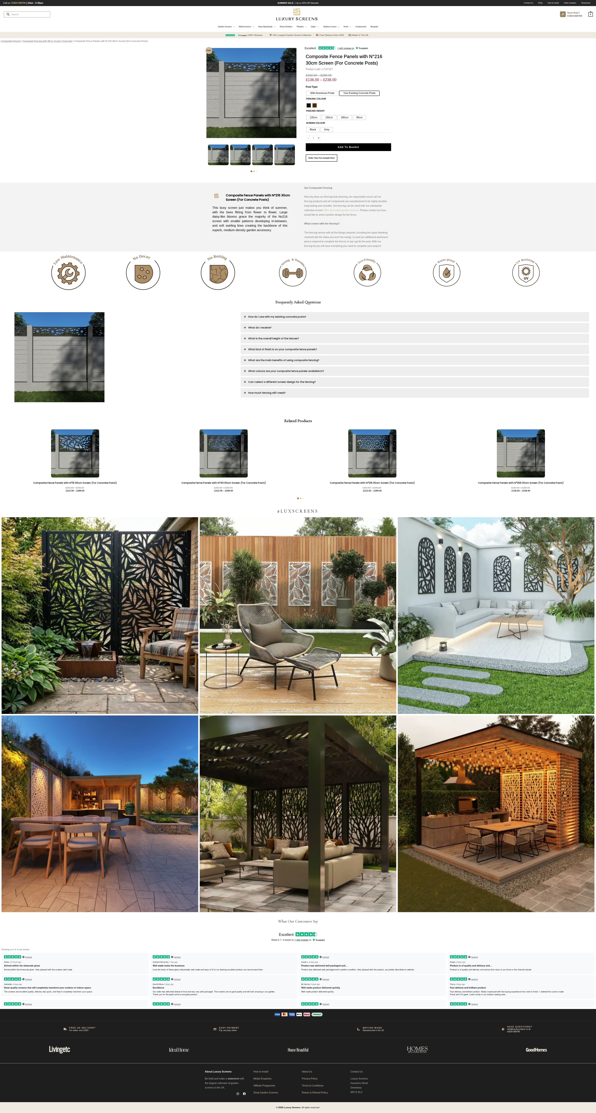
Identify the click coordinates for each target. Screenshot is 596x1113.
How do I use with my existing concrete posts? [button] (277, 317)
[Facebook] (244, 1093)
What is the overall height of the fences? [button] (273, 338)
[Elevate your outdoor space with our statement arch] (496, 615)
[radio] (308, 105)
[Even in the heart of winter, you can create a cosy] (496, 813)
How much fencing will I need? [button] (267, 393)
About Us (307, 1071)
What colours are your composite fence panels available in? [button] (286, 371)
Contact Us (356, 1071)
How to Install (260, 1071)
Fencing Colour (316, 98)
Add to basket (348, 147)
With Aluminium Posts (322, 93)
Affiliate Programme (264, 1085)
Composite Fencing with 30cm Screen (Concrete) (47, 41)
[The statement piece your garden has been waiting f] (100, 615)
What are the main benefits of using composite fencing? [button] (283, 360)
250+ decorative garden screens (341, 210)
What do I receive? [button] (259, 327)
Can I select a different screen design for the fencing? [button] (282, 382)
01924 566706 (574, 16)
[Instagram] (237, 1093)
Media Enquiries (262, 1078)
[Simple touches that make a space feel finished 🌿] (298, 615)
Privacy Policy (310, 1078)
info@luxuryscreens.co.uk (519, 1029)
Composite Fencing (10, 41)
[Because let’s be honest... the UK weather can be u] (298, 813)
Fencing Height (315, 111)
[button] (226, 26)
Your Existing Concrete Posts (359, 93)
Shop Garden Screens (265, 1092)
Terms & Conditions (312, 1085)
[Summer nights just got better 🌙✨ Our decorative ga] (100, 813)
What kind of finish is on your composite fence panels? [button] (282, 349)
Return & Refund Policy (315, 1092)
